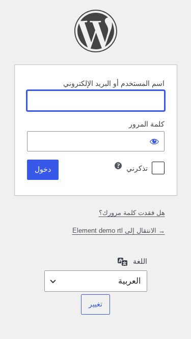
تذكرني (137, 168)
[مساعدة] (118, 166)
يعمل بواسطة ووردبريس (95, 31)
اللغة (140, 261)
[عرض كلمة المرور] (154, 141)
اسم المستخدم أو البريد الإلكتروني (114, 83)
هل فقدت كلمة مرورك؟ (132, 213)
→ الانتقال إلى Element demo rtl (118, 230)
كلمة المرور (147, 124)
